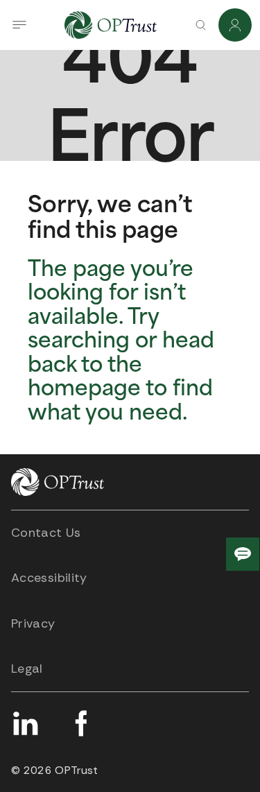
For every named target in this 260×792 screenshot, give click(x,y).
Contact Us (46, 532)
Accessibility (49, 577)
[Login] (235, 25)
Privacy (33, 623)
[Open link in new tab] (25, 723)
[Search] (200, 25)
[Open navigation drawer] (19, 25)
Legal (27, 668)
